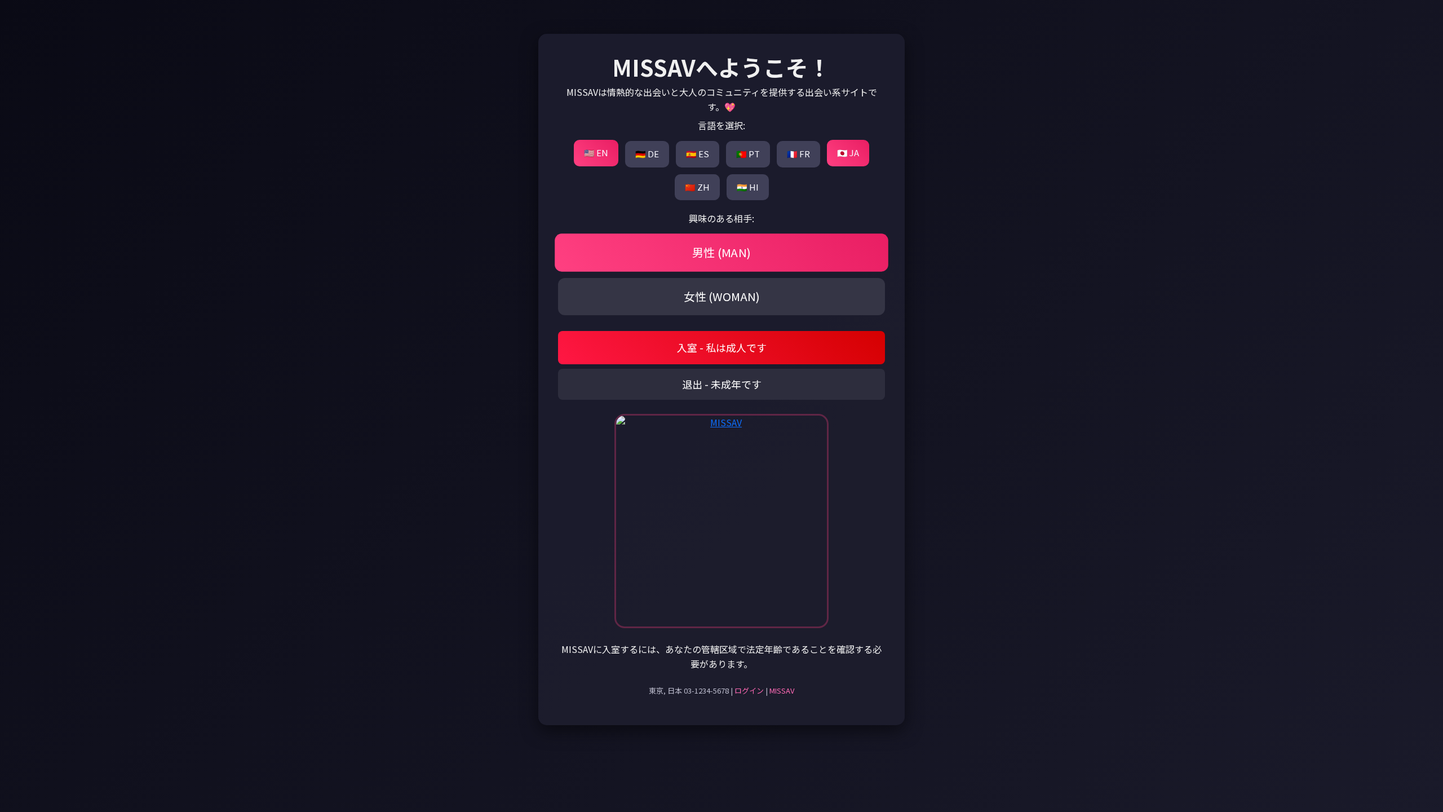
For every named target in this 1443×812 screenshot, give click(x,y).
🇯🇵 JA (848, 152)
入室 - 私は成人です (722, 347)
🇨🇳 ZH (697, 187)
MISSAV (781, 690)
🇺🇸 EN (596, 152)
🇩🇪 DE (647, 154)
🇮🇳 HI (748, 187)
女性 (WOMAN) (722, 296)
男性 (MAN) (721, 252)
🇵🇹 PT (748, 154)
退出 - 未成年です (722, 384)
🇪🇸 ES (697, 154)
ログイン (749, 690)
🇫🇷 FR (798, 154)
